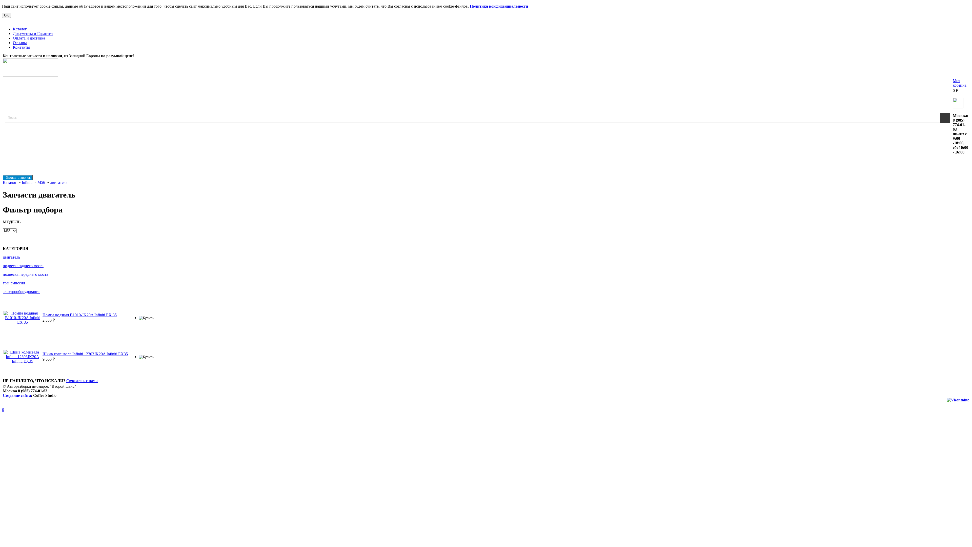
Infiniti (27, 182)
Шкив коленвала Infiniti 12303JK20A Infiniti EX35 (85, 354)
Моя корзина (959, 83)
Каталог (20, 29)
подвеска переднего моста (25, 274)
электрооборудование (21, 291)
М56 (41, 182)
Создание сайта (17, 395)
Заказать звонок (18, 178)
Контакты (21, 47)
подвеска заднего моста (23, 266)
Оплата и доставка (29, 38)
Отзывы (20, 43)
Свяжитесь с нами (82, 381)
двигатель (58, 182)
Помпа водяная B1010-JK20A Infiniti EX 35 (80, 315)
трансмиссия (14, 283)
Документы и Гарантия (33, 33)
